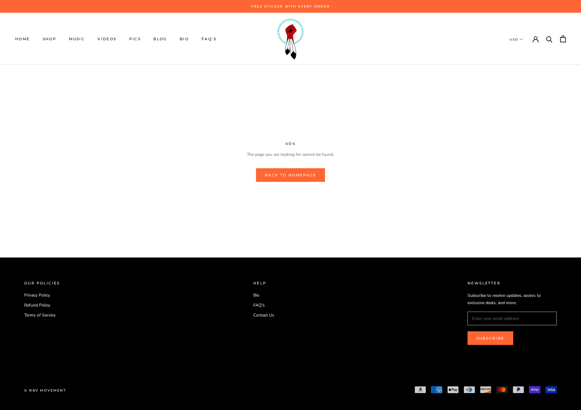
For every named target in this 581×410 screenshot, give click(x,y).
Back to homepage (290, 175)
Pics (135, 39)
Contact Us (263, 315)
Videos (106, 39)
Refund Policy (37, 305)
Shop (50, 39)
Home (22, 39)
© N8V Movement (45, 390)
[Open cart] (563, 38)
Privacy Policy (37, 295)
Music (77, 39)
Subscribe (490, 338)
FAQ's (209, 39)
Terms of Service (39, 315)
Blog (160, 39)
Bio (184, 39)
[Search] (549, 39)
